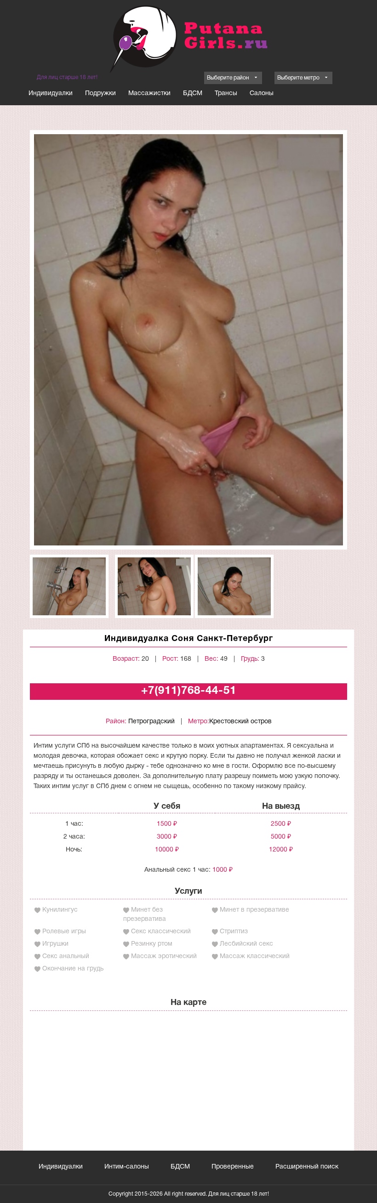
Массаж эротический (164, 956)
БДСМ (192, 93)
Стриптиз (234, 932)
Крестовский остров (240, 722)
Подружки (100, 93)
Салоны (262, 93)
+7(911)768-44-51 (188, 691)
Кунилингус (60, 910)
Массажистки (149, 93)
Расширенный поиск (306, 1167)
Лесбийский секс (246, 944)
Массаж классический (255, 956)
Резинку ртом (151, 944)
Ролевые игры (64, 932)
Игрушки (55, 944)
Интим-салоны (126, 1167)
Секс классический (161, 932)
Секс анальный (65, 956)
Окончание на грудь (72, 969)
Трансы (226, 93)
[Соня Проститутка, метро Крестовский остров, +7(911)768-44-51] (188, 339)
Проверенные (232, 1167)
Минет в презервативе (254, 910)
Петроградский (151, 722)
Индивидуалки (51, 93)
